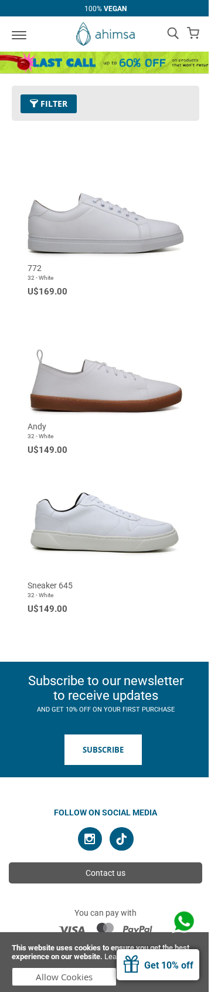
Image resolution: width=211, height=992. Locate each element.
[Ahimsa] (105, 34)
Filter (52, 103)
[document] (105, 962)
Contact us (105, 873)
